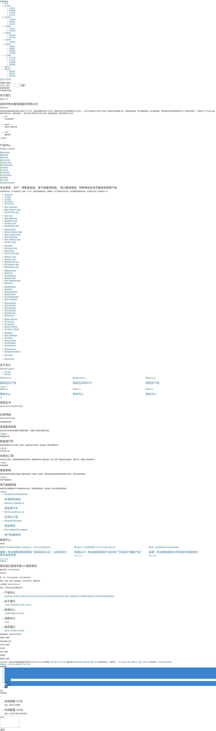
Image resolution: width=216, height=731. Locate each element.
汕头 (126, 662)
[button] (0, 386)
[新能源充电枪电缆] (7, 182)
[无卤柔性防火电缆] (11, 264)
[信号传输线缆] (5, 175)
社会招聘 (12, 62)
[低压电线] (4, 170)
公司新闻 (12, 19)
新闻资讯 (7, 17)
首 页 (6, 3)
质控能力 (12, 48)
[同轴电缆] (8, 333)
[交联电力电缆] (10, 223)
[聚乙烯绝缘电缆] (10, 207)
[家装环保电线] (10, 349)
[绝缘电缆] (8, 289)
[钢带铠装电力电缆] (11, 225)
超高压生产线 (8, 383)
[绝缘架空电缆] (10, 275)
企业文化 (12, 15)
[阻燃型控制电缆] (10, 291)
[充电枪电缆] (9, 359)
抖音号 (6, 622)
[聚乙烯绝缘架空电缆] (12, 280)
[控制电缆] (4, 167)
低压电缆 (7, 199)
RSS (24, 664)
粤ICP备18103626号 (58, 662)
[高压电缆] (4, 155)
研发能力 (12, 46)
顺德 (133, 662)
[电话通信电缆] (10, 345)
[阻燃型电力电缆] (10, 221)
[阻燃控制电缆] (10, 286)
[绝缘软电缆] (9, 315)
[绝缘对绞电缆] (10, 340)
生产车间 (7, 372)
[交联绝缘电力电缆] (11, 212)
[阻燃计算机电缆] (10, 319)
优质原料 (12, 51)
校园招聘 (12, 64)
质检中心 (5, 394)
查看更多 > (4, 561)
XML (29, 664)
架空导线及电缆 (50, 596)
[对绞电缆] (8, 338)
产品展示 (7, 26)
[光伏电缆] (4, 180)
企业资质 (12, 12)
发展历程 (12, 10)
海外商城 (12, 37)
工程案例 (7, 39)
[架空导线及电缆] (6, 165)
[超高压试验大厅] (79, 378)
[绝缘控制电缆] (10, 294)
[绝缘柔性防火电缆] (11, 262)
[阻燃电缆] (8, 245)
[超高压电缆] (5, 152)
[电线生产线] (150, 378)
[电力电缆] (8, 215)
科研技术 (7, 44)
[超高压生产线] (5, 378)
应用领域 (12, 30)
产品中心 (12, 28)
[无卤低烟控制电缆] (11, 297)
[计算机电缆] (5, 172)
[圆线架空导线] (10, 270)
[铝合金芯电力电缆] (11, 253)
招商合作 (12, 71)
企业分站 (11, 664)
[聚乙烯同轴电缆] (10, 335)
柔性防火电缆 (9, 203)
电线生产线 (152, 383)
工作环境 (12, 57)
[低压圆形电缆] (10, 305)
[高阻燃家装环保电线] (12, 351)
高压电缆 (7, 197)
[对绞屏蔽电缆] (10, 343)
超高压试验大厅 (82, 383)
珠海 (122, 662)
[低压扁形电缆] (10, 303)
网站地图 (18, 664)
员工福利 (12, 60)
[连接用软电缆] (10, 313)
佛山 (129, 662)
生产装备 (12, 53)
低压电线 (66, 596)
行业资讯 (12, 24)
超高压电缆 (8, 194)
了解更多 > (4, 138)
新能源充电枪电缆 (107, 596)
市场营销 (7, 33)
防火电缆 (84, 662)
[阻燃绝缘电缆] (10, 229)
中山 (147, 662)
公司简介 (12, 8)
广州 (119, 662)
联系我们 (7, 69)
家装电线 (91, 596)
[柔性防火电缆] (5, 162)
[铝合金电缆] (5, 160)
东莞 (144, 662)
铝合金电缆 (8, 201)
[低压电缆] (4, 157)
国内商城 (12, 35)
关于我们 (7, 6)
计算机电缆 (73, 596)
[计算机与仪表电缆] (11, 329)
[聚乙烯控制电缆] (10, 299)
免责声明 (168, 662)
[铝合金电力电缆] (10, 248)
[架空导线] (8, 273)
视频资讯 (12, 21)
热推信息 (3, 664)
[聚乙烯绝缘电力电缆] (12, 209)
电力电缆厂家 (92, 662)
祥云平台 (161, 662)
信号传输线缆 (82, 596)
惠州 (140, 662)
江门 (137, 662)
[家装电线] (4, 177)
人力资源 (7, 55)
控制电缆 (59, 596)
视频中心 (7, 66)
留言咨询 (12, 75)
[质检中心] (4, 389)
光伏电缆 (97, 596)
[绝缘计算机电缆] (10, 326)
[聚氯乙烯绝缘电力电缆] (13, 232)
